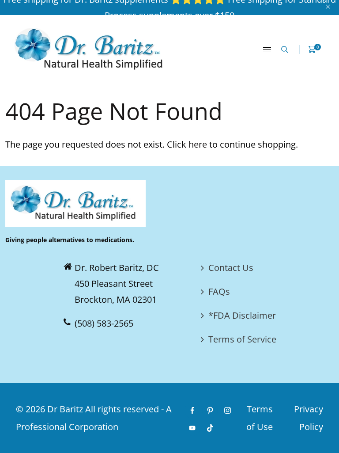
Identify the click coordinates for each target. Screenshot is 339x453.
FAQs (219, 291)
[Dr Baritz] (91, 48)
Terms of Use (259, 418)
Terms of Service (242, 339)
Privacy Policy (308, 418)
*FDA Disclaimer (242, 315)
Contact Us (230, 268)
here (197, 144)
